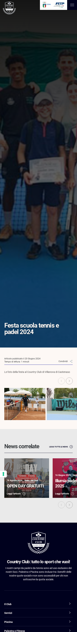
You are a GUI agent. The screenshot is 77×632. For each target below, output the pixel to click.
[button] (69, 381)
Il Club (7, 604)
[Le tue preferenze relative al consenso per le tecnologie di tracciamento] (3, 474)
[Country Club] (9, 8)
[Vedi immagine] (24, 404)
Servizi (8, 613)
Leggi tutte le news (58, 447)
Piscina (8, 622)
